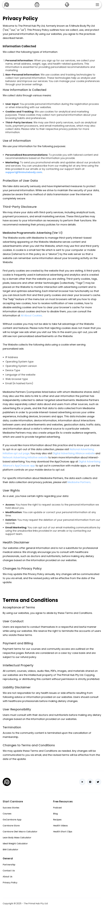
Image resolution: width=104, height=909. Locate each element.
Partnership (9, 864)
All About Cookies (31, 315)
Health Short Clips (62, 831)
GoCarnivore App (12, 819)
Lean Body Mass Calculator (17, 837)
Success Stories (11, 807)
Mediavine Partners (78, 482)
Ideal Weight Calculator (15, 843)
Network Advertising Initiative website (25, 457)
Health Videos (60, 825)
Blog (55, 813)
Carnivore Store (11, 825)
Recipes (57, 819)
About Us (7, 876)
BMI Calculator (10, 849)
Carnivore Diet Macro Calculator (20, 831)
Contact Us (9, 870)
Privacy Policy (10, 882)
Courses (7, 813)
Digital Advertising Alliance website (74, 453)
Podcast (57, 807)
